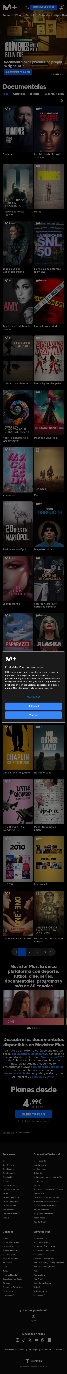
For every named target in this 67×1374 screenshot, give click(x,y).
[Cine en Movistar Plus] (33, 1007)
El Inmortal (38, 1181)
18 (45, 951)
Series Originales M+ (11, 1197)
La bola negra (40, 1165)
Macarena (9, 495)
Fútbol (29, 15)
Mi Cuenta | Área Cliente (44, 1246)
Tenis (5, 1267)
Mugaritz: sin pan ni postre (45, 828)
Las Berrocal (39, 1185)
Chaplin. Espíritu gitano (16, 772)
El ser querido (40, 1161)
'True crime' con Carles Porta (46, 1201)
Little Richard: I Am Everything (14, 828)
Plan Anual (38, 1279)
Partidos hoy (8, 1291)
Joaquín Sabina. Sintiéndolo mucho (13, 270)
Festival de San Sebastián (45, 1205)
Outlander (38, 1173)
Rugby (5, 1271)
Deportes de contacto (12, 1279)
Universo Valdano (10, 1259)
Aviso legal (32, 1350)
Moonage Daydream (46, 437)
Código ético (39, 1254)
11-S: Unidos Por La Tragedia (13, 213)
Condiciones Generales (44, 1250)
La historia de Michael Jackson (47, 156)
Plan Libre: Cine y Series (44, 1267)
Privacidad (46, 1350)
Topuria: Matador (10, 1275)
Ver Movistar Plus (41, 1238)
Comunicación (40, 1295)
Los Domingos (40, 1169)
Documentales (9, 1210)
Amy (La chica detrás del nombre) (17, 328)
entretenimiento (19, 1073)
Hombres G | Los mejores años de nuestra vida (48, 1191)
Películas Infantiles (11, 1189)
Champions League (11, 1242)
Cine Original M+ (10, 1165)
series (50, 1076)
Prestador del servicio (14, 1350)
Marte (37, 495)
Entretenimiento (10, 1214)
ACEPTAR (33, 715)
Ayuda (33, 1320)
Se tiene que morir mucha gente (48, 1177)
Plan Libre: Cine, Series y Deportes (49, 1263)
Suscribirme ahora (43, 7)
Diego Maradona (44, 549)
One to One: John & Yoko (17, 938)
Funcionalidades (41, 1242)
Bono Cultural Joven (42, 1283)
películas (38, 1076)
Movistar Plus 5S (40, 1222)
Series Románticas (11, 1201)
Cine (18, 15)
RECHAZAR (33, 706)
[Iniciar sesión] (61, 7)
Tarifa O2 (38, 1287)
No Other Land (42, 772)
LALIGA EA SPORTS (11, 1246)
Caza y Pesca (39, 1218)
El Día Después (9, 1254)
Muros (37, 211)
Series (6, 15)
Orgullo (6, 1218)
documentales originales (47, 1066)
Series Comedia (9, 1205)
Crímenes (8, 154)
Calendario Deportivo (12, 1287)
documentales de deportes (29, 1053)
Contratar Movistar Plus (44, 1259)
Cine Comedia (9, 1173)
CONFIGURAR (33, 697)
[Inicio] (10, 7)
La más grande (11, 603)
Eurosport (7, 1283)
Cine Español (8, 1169)
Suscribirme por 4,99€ (18, 72)
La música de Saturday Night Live (47, 270)
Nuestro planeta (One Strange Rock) (15, 439)
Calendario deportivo (53, 15)
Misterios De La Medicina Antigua (48, 940)
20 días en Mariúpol (14, 549)
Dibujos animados (41, 1210)
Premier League (10, 1250)
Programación (9, 1295)
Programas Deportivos (43, 1214)
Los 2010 (8, 884)
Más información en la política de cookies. (33, 688)
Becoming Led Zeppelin (47, 383)
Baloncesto (7, 1263)
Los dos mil (40, 884)
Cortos (5, 1181)
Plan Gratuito (39, 1275)
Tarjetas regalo (40, 1291)
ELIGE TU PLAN (33, 1114)
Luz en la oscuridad (45, 326)
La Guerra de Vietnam (15, 383)
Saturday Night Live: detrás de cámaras (45, 605)
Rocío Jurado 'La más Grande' (47, 1197)
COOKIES (58, 1350)
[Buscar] (27, 7)
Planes (36, 1271)
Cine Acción (8, 1177)
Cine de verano (9, 1185)
